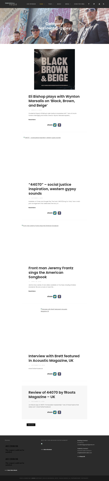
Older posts (31, 424)
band (41, 4)
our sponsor (31, 4)
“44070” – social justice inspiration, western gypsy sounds (52, 189)
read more (32, 119)
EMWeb (33, 478)
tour (50, 4)
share (49, 125)
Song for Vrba (79, 4)
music (59, 4)
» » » (78, 456)
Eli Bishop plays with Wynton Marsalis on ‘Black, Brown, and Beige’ (54, 101)
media (67, 4)
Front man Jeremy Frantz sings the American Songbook (51, 272)
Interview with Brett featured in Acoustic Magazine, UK (54, 358)
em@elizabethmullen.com (84, 452)
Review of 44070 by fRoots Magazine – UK (52, 394)
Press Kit (82, 456)
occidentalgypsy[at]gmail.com (85, 444)
